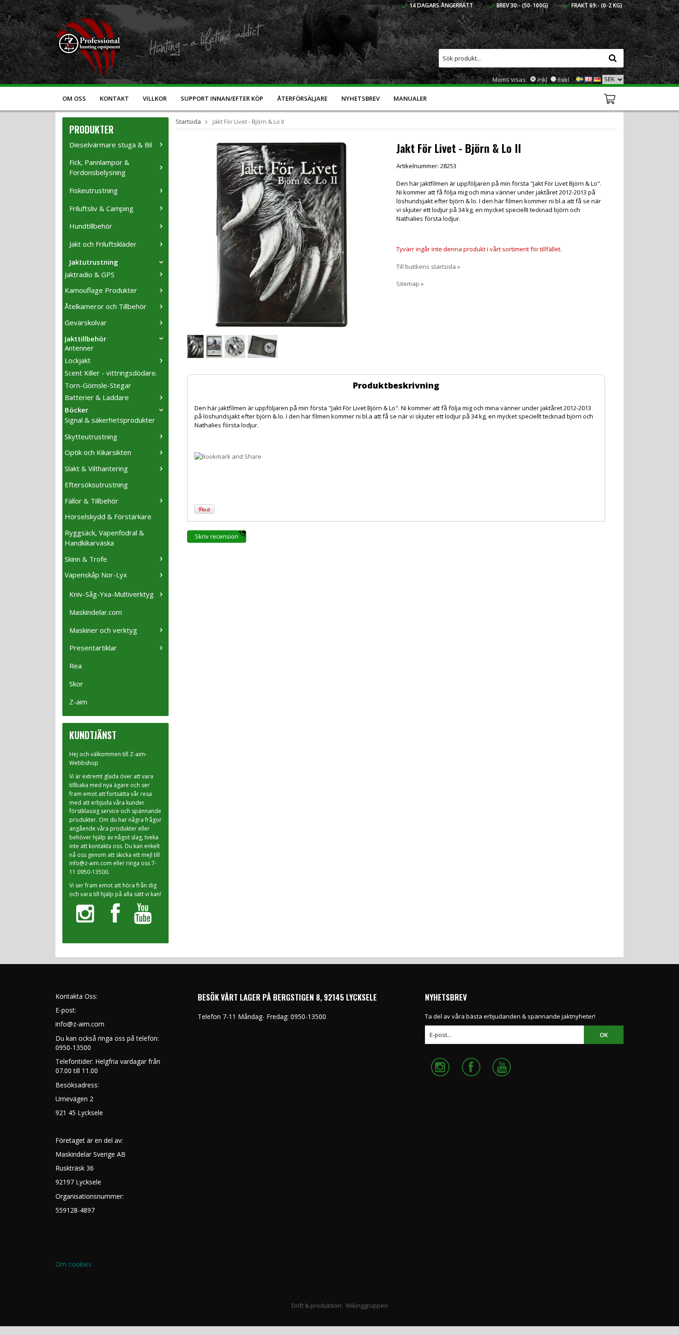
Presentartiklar (93, 647)
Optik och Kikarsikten (98, 452)
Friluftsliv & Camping (101, 208)
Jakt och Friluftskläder (103, 244)
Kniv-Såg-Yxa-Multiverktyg (111, 594)
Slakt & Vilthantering (96, 468)
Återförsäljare (302, 98)
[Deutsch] (597, 78)
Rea (75, 665)
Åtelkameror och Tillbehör (105, 306)
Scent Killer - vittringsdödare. (111, 372)
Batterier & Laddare (97, 397)
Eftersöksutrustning (96, 484)
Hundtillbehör (90, 226)
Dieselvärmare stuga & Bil (110, 144)
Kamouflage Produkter (101, 290)
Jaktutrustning (93, 262)
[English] (588, 78)
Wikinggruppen (367, 1305)
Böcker (76, 409)
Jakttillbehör (85, 338)
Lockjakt (78, 360)
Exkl (563, 79)
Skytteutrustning (91, 436)
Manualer (410, 98)
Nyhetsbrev (360, 98)
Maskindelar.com (95, 612)
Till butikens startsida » (428, 266)
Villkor (155, 98)
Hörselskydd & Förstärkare (108, 516)
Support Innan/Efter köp (222, 98)
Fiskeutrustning (93, 190)
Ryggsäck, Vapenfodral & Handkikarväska (104, 537)
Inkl (542, 79)
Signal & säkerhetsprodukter (110, 420)
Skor (76, 683)
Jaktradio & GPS (90, 274)
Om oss (74, 98)
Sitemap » (410, 283)
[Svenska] (579, 78)
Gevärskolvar (86, 322)
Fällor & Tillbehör (91, 500)
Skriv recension (216, 536)
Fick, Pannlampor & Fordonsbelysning (99, 167)
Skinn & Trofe (86, 559)
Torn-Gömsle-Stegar (98, 385)
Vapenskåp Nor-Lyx (96, 574)
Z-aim (78, 701)
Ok (604, 1035)
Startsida (188, 121)
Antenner (79, 347)
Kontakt (114, 98)
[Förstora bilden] (281, 234)
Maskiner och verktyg (103, 630)
